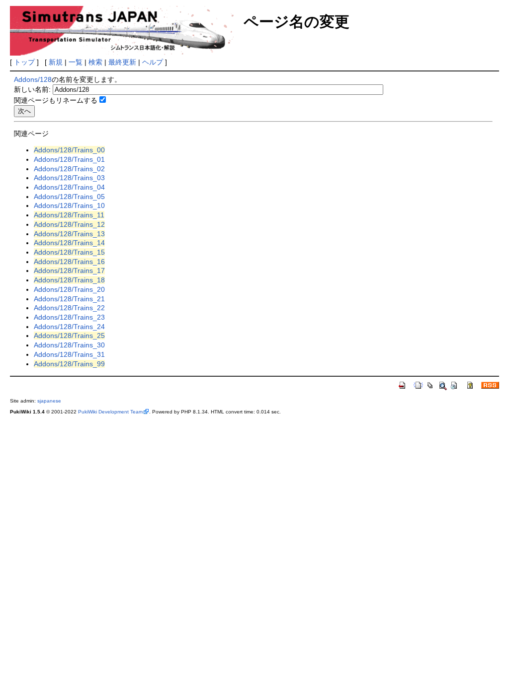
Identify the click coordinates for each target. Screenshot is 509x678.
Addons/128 (33, 79)
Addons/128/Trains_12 (69, 224)
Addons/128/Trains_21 (69, 299)
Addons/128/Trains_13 (69, 234)
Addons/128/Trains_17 (69, 270)
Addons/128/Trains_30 (69, 345)
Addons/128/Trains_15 (69, 252)
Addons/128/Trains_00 (69, 150)
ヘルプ (152, 62)
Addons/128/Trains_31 (69, 354)
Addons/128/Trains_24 (69, 327)
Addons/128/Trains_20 (69, 289)
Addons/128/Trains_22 (69, 308)
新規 (56, 62)
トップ (24, 62)
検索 (95, 62)
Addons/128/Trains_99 (69, 364)
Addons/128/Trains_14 (69, 243)
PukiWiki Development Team (110, 411)
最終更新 (122, 62)
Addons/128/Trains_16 (69, 262)
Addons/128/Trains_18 (69, 280)
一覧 (76, 62)
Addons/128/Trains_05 (69, 197)
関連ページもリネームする (55, 100)
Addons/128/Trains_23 (69, 317)
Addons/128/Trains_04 (69, 187)
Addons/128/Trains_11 (69, 215)
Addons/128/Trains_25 (69, 335)
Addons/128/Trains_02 (69, 169)
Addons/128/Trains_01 (69, 159)
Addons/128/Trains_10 (69, 205)
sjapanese (49, 401)
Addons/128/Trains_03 (69, 178)
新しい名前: (32, 89)
